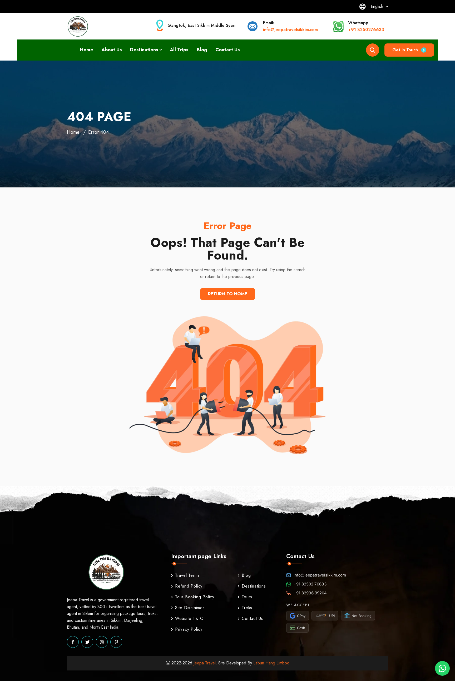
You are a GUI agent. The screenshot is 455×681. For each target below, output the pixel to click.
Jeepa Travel (205, 663)
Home (86, 49)
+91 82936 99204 (310, 592)
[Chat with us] (442, 668)
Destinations (144, 49)
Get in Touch (405, 50)
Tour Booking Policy (194, 597)
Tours (247, 597)
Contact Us (227, 49)
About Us (111, 49)
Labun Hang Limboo (271, 663)
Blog (202, 49)
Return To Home (227, 294)
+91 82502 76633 (310, 583)
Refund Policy (188, 586)
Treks (247, 608)
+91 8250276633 (366, 30)
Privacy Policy (188, 629)
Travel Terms (187, 575)
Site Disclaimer (189, 608)
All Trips (179, 49)
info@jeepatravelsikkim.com (290, 30)
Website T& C (189, 618)
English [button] (377, 6)
